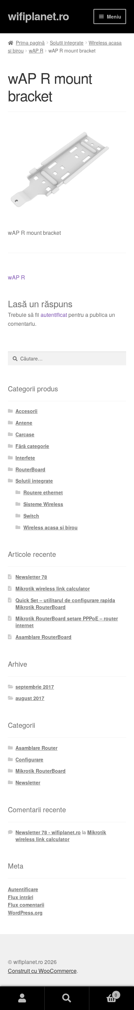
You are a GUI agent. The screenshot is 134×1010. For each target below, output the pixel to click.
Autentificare (23, 889)
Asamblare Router (36, 747)
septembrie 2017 (34, 686)
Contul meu (22, 998)
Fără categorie (32, 446)
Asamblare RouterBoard (43, 636)
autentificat (54, 315)
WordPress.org (25, 912)
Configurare (29, 759)
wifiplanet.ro (38, 16)
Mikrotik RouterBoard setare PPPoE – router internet (66, 622)
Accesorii (26, 411)
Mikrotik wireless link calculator (52, 588)
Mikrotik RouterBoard (40, 770)
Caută (67, 998)
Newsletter (27, 782)
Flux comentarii (26, 904)
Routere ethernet (43, 492)
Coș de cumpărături (103, 992)
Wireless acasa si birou (50, 527)
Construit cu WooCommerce (42, 971)
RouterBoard (30, 469)
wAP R (36, 50)
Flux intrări (20, 897)
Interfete (25, 457)
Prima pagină (30, 42)
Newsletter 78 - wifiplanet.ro (48, 832)
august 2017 (29, 698)
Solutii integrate (66, 42)
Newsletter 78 (31, 576)
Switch (31, 515)
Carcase (24, 434)
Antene (23, 422)
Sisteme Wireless (43, 504)
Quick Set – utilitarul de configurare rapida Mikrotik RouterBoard (65, 603)
